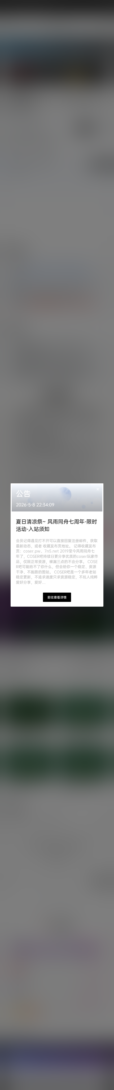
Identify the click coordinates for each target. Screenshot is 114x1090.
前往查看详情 (57, 597)
